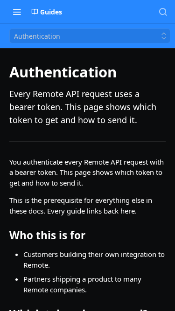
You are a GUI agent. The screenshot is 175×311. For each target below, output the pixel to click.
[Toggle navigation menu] (16, 11)
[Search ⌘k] (162, 11)
